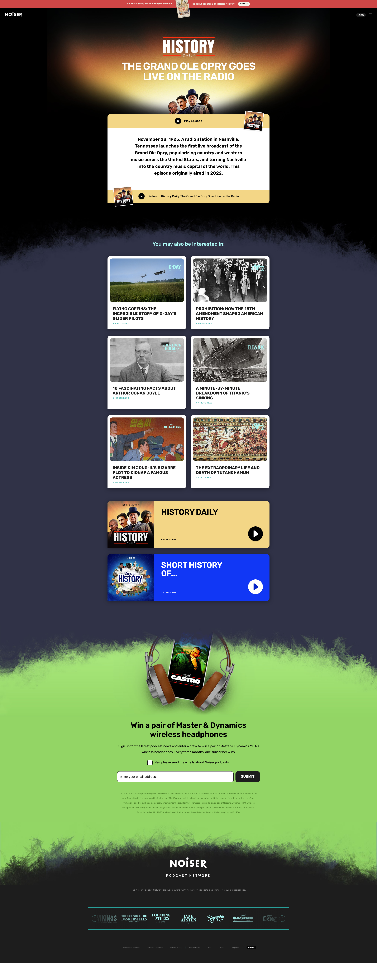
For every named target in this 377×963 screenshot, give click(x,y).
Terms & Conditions (155, 948)
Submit (247, 776)
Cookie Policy (194, 948)
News (222, 948)
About (210, 948)
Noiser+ (361, 15)
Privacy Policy (176, 948)
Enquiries (235, 948)
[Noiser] (13, 15)
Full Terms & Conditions (243, 807)
